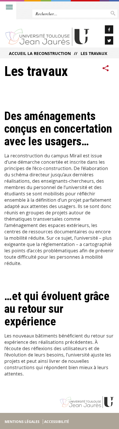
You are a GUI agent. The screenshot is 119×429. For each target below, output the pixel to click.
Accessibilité (56, 421)
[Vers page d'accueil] (47, 36)
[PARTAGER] (106, 68)
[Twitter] (104, 41)
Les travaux (94, 53)
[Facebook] (104, 30)
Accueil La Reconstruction (40, 53)
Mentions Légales (22, 421)
